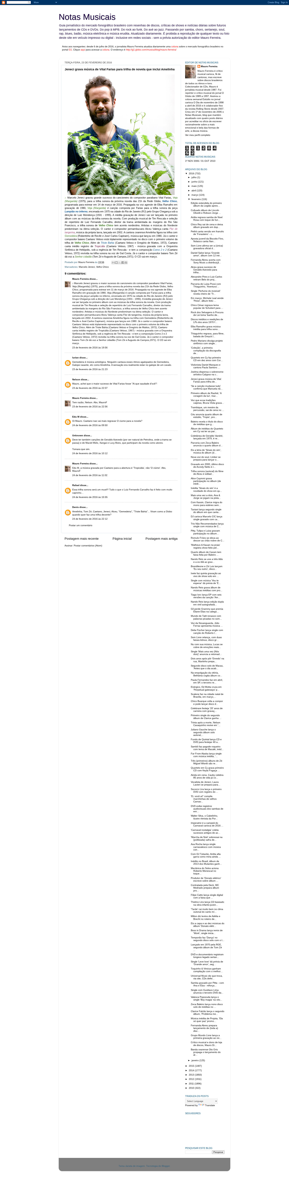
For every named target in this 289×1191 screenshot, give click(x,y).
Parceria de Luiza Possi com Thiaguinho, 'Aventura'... (206, 285)
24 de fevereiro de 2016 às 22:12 (90, 519)
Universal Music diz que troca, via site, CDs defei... (207, 977)
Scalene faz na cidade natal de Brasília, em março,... (207, 695)
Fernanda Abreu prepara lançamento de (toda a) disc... (204, 1028)
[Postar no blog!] (116, 262)
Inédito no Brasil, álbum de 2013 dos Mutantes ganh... (206, 862)
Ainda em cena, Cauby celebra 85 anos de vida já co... (207, 776)
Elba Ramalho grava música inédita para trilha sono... (206, 327)
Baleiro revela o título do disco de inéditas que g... (207, 423)
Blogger (166, 1166)
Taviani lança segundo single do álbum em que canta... (206, 510)
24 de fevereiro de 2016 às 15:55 (90, 497)
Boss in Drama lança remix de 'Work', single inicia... (207, 931)
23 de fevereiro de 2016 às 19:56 (90, 347)
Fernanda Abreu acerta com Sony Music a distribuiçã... (206, 261)
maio (194, 186)
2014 (192, 1070)
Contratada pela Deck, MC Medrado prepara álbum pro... (205, 888)
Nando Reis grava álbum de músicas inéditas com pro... (206, 588)
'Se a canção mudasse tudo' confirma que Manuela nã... (206, 387)
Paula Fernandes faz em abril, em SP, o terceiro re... (207, 681)
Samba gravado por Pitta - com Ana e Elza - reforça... (207, 984)
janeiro (195, 1060)
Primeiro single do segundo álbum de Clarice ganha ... (206, 716)
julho (194, 177)
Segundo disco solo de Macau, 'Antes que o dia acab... (207, 667)
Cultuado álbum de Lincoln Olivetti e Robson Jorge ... (206, 211)
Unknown (77, 435)
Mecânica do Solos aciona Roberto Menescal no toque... (205, 871)
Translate (210, 1105)
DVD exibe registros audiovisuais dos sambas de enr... (207, 809)
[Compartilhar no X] (119, 262)
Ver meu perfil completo (197, 135)
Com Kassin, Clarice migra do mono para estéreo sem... (206, 503)
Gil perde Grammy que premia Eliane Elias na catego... (207, 610)
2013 (192, 1075)
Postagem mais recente (82, 538)
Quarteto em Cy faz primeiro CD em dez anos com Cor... (207, 359)
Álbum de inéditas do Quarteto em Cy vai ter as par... (207, 430)
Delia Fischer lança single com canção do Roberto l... (207, 631)
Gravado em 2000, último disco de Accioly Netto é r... (207, 465)
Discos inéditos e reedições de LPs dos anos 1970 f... (207, 320)
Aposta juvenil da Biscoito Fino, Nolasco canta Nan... (207, 240)
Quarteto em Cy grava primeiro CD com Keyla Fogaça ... (207, 769)
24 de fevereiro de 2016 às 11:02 (89, 475)
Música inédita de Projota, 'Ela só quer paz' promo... (207, 1019)
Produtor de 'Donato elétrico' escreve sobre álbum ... (206, 879)
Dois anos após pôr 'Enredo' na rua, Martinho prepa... (207, 660)
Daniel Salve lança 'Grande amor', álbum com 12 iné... (206, 254)
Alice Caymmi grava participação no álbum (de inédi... (206, 481)
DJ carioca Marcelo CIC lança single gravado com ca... (206, 517)
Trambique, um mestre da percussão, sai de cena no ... (207, 408)
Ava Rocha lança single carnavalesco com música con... (206, 847)
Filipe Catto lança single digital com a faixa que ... (207, 896)
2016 (192, 173)
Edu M (75, 417)
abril (194, 190)
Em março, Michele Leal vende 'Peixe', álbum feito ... (207, 299)
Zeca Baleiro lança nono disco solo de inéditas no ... (207, 1005)
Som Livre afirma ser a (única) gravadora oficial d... (207, 247)
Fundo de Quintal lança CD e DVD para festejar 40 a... (206, 740)
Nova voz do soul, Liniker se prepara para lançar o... (206, 458)
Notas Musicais (87, 17)
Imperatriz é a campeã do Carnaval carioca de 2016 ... (207, 824)
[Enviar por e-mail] (113, 262)
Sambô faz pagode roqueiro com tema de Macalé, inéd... (207, 748)
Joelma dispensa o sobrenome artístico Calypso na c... (207, 373)
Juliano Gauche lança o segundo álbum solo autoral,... (203, 732)
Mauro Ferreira (80, 279)
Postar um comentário (80, 525)
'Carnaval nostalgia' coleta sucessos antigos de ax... (205, 831)
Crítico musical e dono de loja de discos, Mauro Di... (206, 1043)
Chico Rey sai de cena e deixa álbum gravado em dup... (207, 225)
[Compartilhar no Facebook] (122, 262)
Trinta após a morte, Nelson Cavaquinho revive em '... (205, 723)
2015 (192, 1066)
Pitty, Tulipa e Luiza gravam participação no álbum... (205, 532)
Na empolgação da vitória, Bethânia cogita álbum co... (206, 674)
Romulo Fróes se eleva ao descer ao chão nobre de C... (207, 539)
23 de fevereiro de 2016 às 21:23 (90, 369)
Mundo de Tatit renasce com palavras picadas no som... (206, 617)
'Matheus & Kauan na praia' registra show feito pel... (205, 546)
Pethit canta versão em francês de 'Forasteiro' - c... (207, 232)
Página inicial (122, 538)
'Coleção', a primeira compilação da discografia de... (206, 350)
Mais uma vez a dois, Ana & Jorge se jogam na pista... (206, 496)
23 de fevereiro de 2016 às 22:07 (90, 388)
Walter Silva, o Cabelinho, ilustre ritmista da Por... (204, 817)
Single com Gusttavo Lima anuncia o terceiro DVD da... (207, 991)
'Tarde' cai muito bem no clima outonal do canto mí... (207, 910)
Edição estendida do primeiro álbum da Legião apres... (206, 204)
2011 (192, 1083)
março (195, 195)
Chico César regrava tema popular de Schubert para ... (207, 306)
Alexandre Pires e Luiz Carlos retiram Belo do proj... (206, 278)
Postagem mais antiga (162, 538)
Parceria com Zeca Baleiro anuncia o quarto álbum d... (206, 444)
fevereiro (196, 199)
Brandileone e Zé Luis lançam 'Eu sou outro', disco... (206, 567)
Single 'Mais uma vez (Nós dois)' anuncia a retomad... (206, 652)
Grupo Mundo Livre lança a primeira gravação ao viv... (206, 1036)
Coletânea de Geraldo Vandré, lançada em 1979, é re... (207, 437)
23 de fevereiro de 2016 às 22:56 (90, 406)
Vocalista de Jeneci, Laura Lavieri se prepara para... (205, 783)
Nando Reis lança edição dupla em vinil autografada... (207, 603)
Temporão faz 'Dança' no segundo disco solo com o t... (207, 939)
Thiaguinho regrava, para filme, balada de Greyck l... (207, 335)
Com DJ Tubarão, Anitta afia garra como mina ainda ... (206, 855)
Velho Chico (102, 267)
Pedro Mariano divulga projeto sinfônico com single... (207, 342)
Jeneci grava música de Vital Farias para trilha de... (206, 380)
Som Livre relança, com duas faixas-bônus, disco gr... (206, 638)
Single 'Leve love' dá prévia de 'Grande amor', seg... (207, 963)
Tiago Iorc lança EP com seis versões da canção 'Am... (206, 596)
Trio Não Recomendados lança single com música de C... (207, 525)
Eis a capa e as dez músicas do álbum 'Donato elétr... (207, 924)
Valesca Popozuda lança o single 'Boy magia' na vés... (206, 998)
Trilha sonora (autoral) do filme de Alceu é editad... (207, 472)
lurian (75, 357)
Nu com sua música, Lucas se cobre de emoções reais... (207, 645)
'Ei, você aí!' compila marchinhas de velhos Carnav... (204, 799)
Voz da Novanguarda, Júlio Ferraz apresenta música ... (207, 624)
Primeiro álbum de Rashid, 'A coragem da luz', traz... (206, 394)
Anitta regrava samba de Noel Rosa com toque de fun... (206, 218)
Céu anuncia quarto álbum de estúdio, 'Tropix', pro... (206, 415)
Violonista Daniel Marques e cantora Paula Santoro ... (205, 366)
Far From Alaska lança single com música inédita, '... (206, 755)
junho (194, 181)
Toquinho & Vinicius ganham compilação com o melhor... (206, 970)
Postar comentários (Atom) (88, 545)
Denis (75, 507)
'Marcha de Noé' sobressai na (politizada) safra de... (206, 838)
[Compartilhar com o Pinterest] (126, 262)
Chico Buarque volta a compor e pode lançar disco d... (207, 702)
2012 (192, 1079)
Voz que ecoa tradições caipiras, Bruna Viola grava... (207, 401)
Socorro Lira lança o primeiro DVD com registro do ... (206, 790)
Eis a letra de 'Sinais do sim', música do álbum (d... (206, 451)
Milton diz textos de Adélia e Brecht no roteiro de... (205, 917)
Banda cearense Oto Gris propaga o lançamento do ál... (206, 1052)
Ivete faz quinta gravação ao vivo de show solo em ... (206, 574)
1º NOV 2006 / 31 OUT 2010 (200, 161)
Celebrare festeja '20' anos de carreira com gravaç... (207, 709)
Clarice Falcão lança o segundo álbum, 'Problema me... (207, 1012)
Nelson (76, 379)
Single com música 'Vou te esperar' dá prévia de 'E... (206, 581)
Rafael (75, 485)
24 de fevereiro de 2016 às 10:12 (90, 453)
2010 (192, 1088)
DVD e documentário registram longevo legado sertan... (207, 955)
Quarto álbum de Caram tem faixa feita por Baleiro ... (206, 553)
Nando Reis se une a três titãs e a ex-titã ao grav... (207, 560)
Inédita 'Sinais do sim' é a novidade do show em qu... (206, 489)
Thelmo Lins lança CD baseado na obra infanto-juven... (207, 903)
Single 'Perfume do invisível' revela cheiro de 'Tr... (205, 292)
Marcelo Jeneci (87, 267)
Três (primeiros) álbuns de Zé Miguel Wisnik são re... (206, 762)
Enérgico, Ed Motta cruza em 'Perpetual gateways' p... (206, 688)
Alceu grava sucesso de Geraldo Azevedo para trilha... (204, 270)
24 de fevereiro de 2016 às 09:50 (90, 425)
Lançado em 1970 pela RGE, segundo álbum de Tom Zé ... (206, 947)
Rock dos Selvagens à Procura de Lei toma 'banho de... (207, 313)
